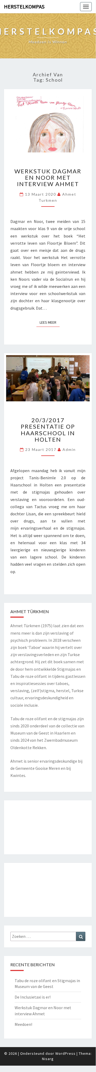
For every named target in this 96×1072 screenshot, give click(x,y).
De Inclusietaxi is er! (33, 997)
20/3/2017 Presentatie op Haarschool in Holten (48, 429)
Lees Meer (50, 322)
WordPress (65, 1053)
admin (69, 449)
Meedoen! (23, 1024)
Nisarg (48, 1058)
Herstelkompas (24, 6)
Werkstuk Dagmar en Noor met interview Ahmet (47, 177)
